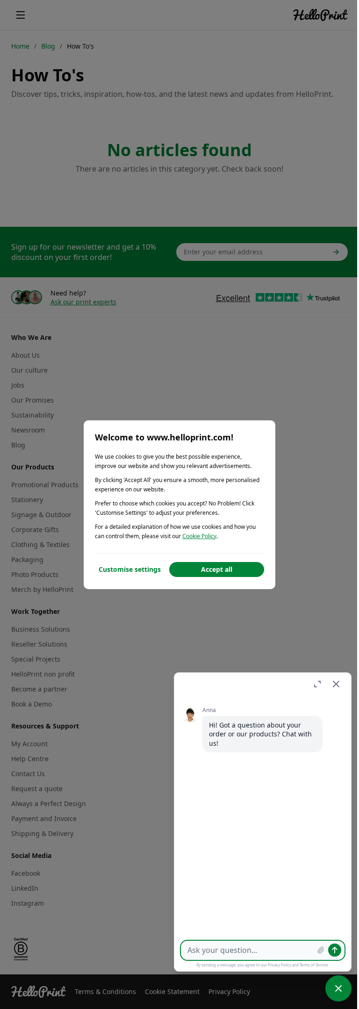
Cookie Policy (199, 536)
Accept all (216, 569)
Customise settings (130, 569)
